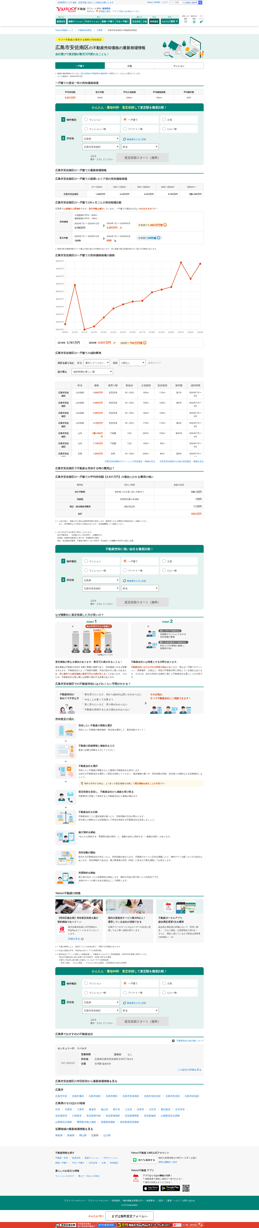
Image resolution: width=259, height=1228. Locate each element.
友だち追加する (146, 1160)
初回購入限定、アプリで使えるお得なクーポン (119, 11)
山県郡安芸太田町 (170, 1115)
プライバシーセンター (98, 1200)
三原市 (80, 1109)
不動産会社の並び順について (190, 1040)
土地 (145, 21)
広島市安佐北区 (152, 1096)
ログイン (91, 11)
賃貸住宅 (61, 21)
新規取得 (106, 8)
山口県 (106, 1135)
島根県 (70, 1135)
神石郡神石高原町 (129, 1122)
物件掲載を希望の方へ (133, 1200)
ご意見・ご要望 (164, 1200)
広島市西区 (112, 1096)
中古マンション (92, 21)
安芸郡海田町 (113, 1115)
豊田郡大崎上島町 (86, 1122)
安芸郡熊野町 (132, 1115)
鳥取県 (59, 1135)
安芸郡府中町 (93, 1115)
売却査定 (154, 21)
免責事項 (150, 1200)
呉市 (57, 1109)
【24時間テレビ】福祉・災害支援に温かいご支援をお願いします (85, 2)
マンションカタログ (64, 1175)
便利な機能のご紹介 (168, 1161)
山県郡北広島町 (63, 1122)
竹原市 (68, 1109)
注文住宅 (136, 21)
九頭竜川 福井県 (190, 2)
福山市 (104, 1109)
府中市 (116, 1109)
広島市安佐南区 (130, 1096)
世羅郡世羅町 (108, 1122)
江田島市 (77, 1115)
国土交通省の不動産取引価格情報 (94, 73)
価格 (115, 362)
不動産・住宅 (61, 1157)
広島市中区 (61, 1096)
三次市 (128, 1109)
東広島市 (165, 1109)
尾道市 (92, 1109)
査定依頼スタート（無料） (143, 157)
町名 (79, 362)
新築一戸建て (108, 21)
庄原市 (140, 1109)
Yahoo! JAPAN (153, 2)
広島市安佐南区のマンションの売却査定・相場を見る (130, 461)
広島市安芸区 (173, 1096)
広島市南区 (95, 1096)
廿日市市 (180, 1109)
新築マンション (75, 21)
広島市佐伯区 (192, 1096)
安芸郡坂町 (150, 1115)
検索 (200, 2)
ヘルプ (165, 2)
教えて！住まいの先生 (88, 1175)
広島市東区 (78, 1096)
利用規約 (116, 1200)
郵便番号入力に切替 (136, 139)
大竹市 (152, 1109)
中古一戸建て (122, 21)
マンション (179, 65)
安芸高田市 (61, 1115)
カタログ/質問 (168, 21)
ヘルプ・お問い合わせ (184, 1200)
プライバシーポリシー (74, 1200)
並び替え (62, 371)
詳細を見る (74, 938)
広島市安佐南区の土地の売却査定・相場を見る (182, 461)
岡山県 (82, 1135)
